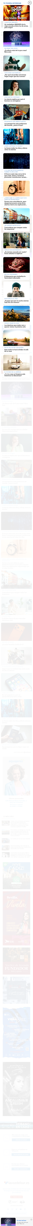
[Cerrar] (31, 1219)
